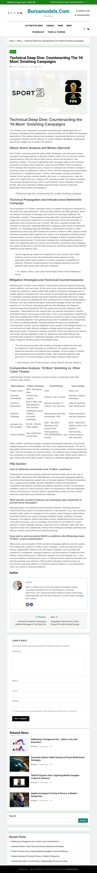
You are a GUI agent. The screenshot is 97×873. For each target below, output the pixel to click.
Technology (38, 32)
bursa (14, 66)
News (69, 26)
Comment (17, 651)
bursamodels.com (48, 11)
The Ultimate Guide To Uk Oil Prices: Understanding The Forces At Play (39, 861)
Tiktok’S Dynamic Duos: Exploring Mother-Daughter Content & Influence (67, 2)
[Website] (31, 604)
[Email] (27, 604)
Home (60, 26)
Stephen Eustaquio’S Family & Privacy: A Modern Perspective (35, 856)
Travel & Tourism (56, 32)
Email (15, 691)
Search (12, 816)
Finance (50, 26)
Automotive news (34, 26)
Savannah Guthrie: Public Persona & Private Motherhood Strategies (37, 846)
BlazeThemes (72, 869)
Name (15, 681)
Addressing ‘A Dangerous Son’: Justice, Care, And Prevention (35, 841)
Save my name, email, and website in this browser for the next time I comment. (46, 711)
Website (15, 701)
